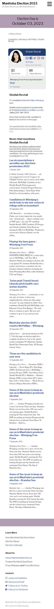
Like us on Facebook (17, 589)
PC (11, 87)
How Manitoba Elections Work (20, 537)
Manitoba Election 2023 (19, 3)
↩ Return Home (14, 34)
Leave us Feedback (17, 578)
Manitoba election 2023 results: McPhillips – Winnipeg (26, 324)
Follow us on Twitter (17, 586)
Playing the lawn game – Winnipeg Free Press (23, 243)
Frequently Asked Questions (18, 561)
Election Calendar (13, 545)
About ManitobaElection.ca (18, 558)
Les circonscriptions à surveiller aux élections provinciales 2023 (22, 163)
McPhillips (32, 39)
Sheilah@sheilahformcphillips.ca (25, 110)
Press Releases (12, 565)
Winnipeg (23, 39)
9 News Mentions (35, 74)
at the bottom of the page (26, 119)
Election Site (15, 74)
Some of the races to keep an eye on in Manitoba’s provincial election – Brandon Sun (26, 477)
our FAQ (24, 156)
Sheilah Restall (33, 51)
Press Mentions (31, 565)
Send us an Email (15, 582)
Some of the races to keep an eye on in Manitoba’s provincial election (26, 393)
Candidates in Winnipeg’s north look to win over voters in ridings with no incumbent (26, 202)
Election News (12, 541)
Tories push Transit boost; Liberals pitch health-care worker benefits (24, 283)
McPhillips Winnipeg (35, 100)
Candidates (13, 39)
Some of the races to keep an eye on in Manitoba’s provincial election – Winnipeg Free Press (26, 434)
